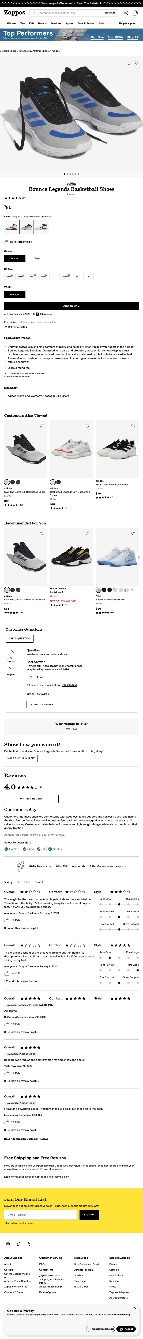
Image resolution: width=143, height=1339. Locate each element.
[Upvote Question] (11, 651)
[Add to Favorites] (41, 426)
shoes (13, 50)
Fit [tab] (43, 849)
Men (22, 23)
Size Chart (10, 387)
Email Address (17, 1214)
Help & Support (128, 23)
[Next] (139, 450)
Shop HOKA (115, 37)
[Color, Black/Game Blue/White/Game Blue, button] (115, 590)
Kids (31, 23)
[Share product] (129, 63)
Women (11, 23)
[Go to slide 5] (75, 174)
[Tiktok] (18, 1244)
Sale (101, 23)
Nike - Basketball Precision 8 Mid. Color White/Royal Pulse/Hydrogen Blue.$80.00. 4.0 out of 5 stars (117, 571)
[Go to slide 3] (70, 174)
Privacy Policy (122, 1314)
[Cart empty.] (135, 12)
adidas (56, 50)
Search (110, 12)
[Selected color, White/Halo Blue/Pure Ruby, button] (53, 482)
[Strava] (29, 1244)
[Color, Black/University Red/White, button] (126, 590)
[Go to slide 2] (67, 174)
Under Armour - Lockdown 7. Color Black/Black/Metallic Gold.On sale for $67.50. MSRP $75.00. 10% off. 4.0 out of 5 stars (71, 567)
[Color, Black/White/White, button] (18, 482)
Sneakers (56, 23)
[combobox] (68, 13)
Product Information (17, 338)
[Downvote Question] (11, 668)
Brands (42, 23)
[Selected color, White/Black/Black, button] (7, 482)
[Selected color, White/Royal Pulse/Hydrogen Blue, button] (98, 590)
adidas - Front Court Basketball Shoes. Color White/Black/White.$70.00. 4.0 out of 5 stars (117, 459)
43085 (23, 327)
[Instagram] (8, 1244)
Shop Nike (97, 37)
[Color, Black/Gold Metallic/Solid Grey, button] (12, 482)
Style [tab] (30, 849)
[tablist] (71, 849)
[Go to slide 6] (78, 174)
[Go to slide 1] (64, 174)
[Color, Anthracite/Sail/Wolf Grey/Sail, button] (104, 590)
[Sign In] (126, 12)
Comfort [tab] (14, 849)
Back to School (86, 23)
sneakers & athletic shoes (34, 50)
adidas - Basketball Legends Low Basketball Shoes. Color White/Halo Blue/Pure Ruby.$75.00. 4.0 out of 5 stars (71, 465)
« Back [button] (3, 50)
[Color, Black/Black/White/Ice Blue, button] (121, 590)
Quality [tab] (57, 849)
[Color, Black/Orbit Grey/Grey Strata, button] (58, 482)
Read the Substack (89, 3)
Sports (69, 23)
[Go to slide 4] (73, 174)
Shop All (132, 37)
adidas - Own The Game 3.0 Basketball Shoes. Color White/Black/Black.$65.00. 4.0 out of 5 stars (25, 463)
